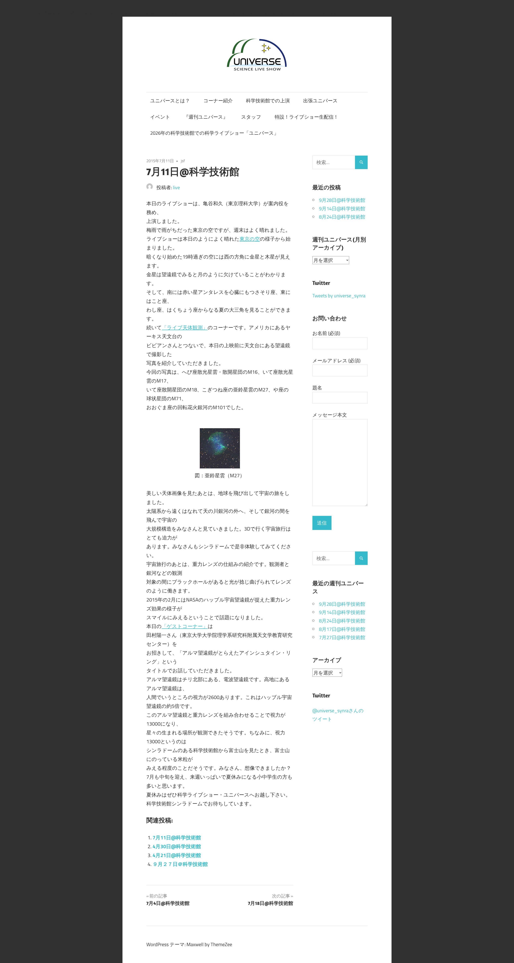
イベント (160, 116)
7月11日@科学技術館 (177, 837)
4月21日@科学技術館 (177, 855)
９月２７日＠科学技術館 (180, 864)
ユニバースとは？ (170, 100)
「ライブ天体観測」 (185, 327)
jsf (183, 161)
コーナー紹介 (218, 100)
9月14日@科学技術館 (342, 208)
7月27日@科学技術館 (342, 637)
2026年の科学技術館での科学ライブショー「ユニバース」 (214, 133)
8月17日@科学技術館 (342, 629)
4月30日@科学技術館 (177, 846)
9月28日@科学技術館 (342, 200)
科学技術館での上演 (268, 100)
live (176, 187)
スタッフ (251, 116)
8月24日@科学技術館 (342, 216)
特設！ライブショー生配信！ (306, 116)
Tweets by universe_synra (338, 295)
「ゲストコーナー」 (185, 626)
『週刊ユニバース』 (206, 116)
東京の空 (250, 239)
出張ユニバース (320, 100)
